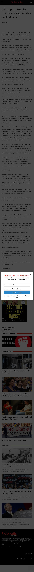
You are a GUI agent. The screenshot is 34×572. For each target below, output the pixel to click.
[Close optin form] (31, 275)
